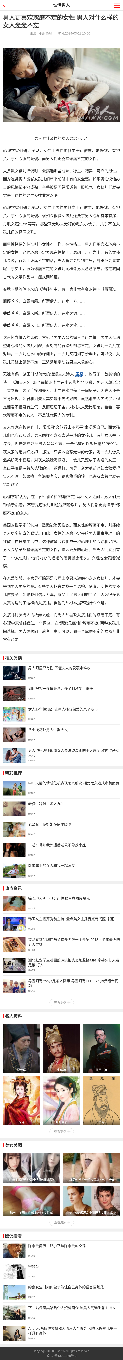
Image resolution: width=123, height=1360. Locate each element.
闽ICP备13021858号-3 (61, 1355)
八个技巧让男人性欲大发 (48, 730)
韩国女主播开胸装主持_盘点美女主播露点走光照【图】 (72, 919)
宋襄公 (33, 1267)
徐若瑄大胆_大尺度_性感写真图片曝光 (59, 898)
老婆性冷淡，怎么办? (45, 804)
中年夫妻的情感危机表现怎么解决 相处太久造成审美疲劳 (73, 783)
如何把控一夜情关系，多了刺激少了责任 (60, 689)
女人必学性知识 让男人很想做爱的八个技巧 (63, 709)
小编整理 (45, 33)
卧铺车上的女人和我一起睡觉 (51, 866)
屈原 (79, 374)
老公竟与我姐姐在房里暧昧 (49, 824)
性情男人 (61, 5)
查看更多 (60, 1002)
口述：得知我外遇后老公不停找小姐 (57, 845)
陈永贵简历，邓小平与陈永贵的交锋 (57, 1246)
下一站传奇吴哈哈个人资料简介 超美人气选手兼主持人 (72, 1308)
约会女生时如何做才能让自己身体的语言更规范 (66, 1287)
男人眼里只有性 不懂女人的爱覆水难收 (59, 668)
